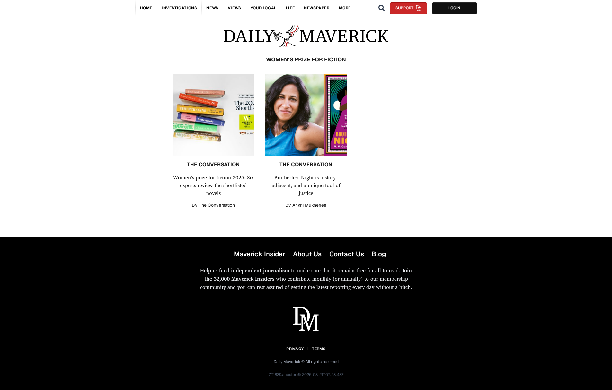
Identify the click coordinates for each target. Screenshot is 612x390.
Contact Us (346, 254)
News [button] (212, 8)
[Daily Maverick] (306, 36)
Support (404, 8)
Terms (319, 348)
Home (146, 8)
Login (454, 8)
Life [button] (290, 8)
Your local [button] (264, 8)
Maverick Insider (259, 254)
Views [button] (234, 8)
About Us (307, 254)
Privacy (295, 348)
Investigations (179, 8)
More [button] (345, 8)
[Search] (381, 8)
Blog (379, 254)
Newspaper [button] (316, 8)
